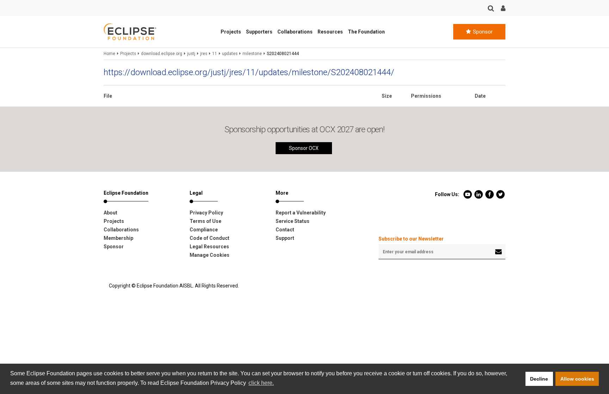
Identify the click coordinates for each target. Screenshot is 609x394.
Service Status (292, 221)
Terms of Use (205, 221)
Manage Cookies (209, 255)
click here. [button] (261, 383)
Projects (231, 32)
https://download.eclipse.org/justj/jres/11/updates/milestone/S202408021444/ (249, 72)
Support (285, 238)
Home (109, 53)
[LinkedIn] (479, 194)
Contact (285, 229)
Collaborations (295, 32)
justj (191, 53)
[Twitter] (500, 194)
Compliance (204, 229)
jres (203, 53)
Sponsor (482, 32)
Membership (118, 238)
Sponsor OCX (304, 148)
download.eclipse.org (161, 53)
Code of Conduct (209, 238)
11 (214, 53)
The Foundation (366, 32)
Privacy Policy (206, 213)
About (110, 213)
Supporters (259, 32)
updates (230, 53)
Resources (330, 32)
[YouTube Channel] (468, 194)
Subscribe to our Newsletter (411, 239)
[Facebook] (490, 194)
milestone (252, 53)
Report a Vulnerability (301, 213)
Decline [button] (539, 379)
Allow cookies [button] (577, 379)
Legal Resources (209, 246)
